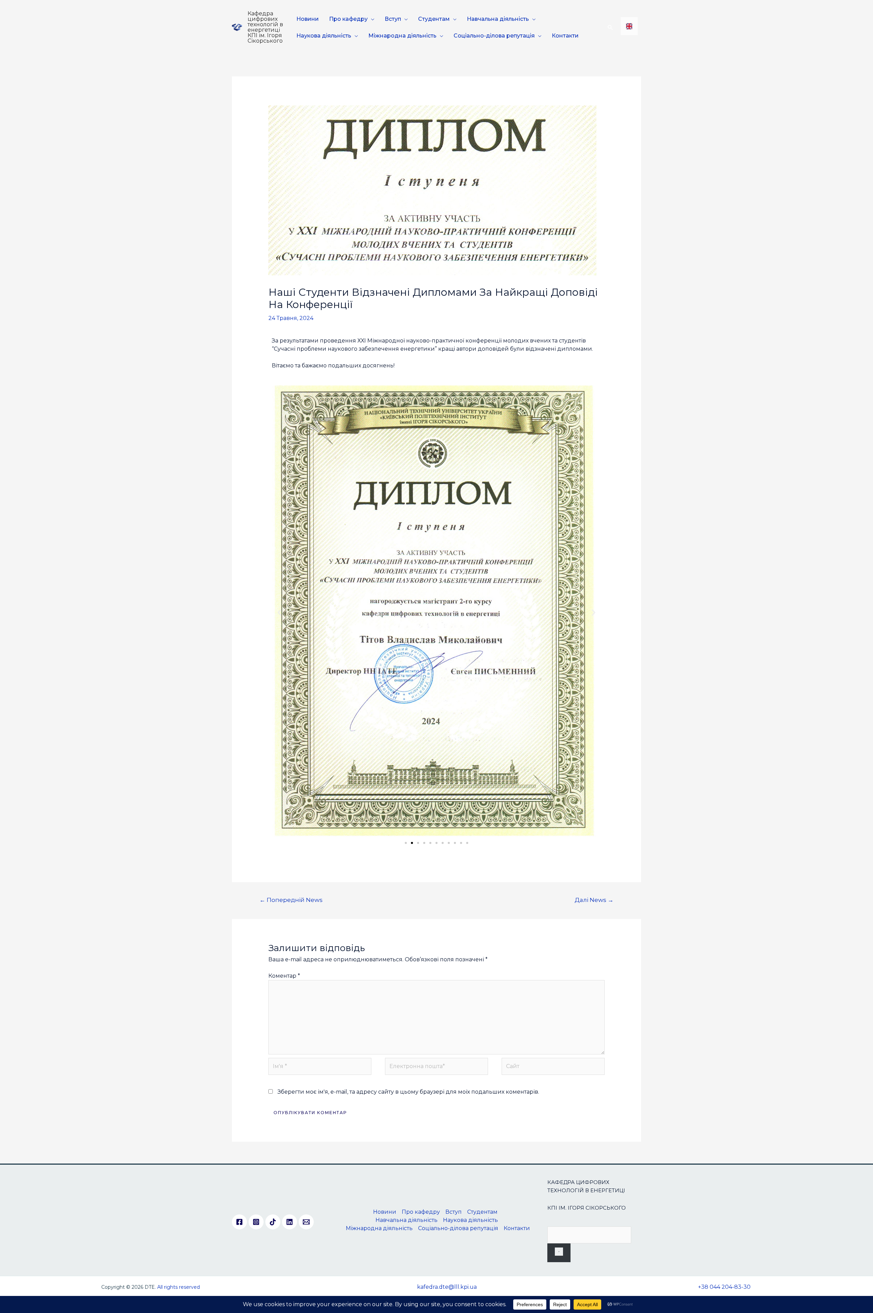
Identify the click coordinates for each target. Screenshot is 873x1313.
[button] (279, 612)
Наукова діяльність (323, 35)
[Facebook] (239, 1221)
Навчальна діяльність (498, 19)
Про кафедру (348, 19)
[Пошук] (559, 1252)
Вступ (393, 19)
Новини (307, 19)
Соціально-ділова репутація (494, 35)
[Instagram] (256, 1221)
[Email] (306, 1221)
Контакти (565, 35)
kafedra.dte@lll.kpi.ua (447, 1287)
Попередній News (291, 899)
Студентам (434, 19)
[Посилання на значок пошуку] (610, 27)
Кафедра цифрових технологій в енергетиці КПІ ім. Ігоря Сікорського (265, 27)
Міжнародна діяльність (402, 35)
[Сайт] (553, 1067)
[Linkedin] (289, 1221)
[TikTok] (272, 1221)
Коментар (284, 976)
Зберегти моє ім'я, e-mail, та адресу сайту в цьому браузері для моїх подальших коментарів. (408, 1092)
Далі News (594, 899)
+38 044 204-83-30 (724, 1287)
